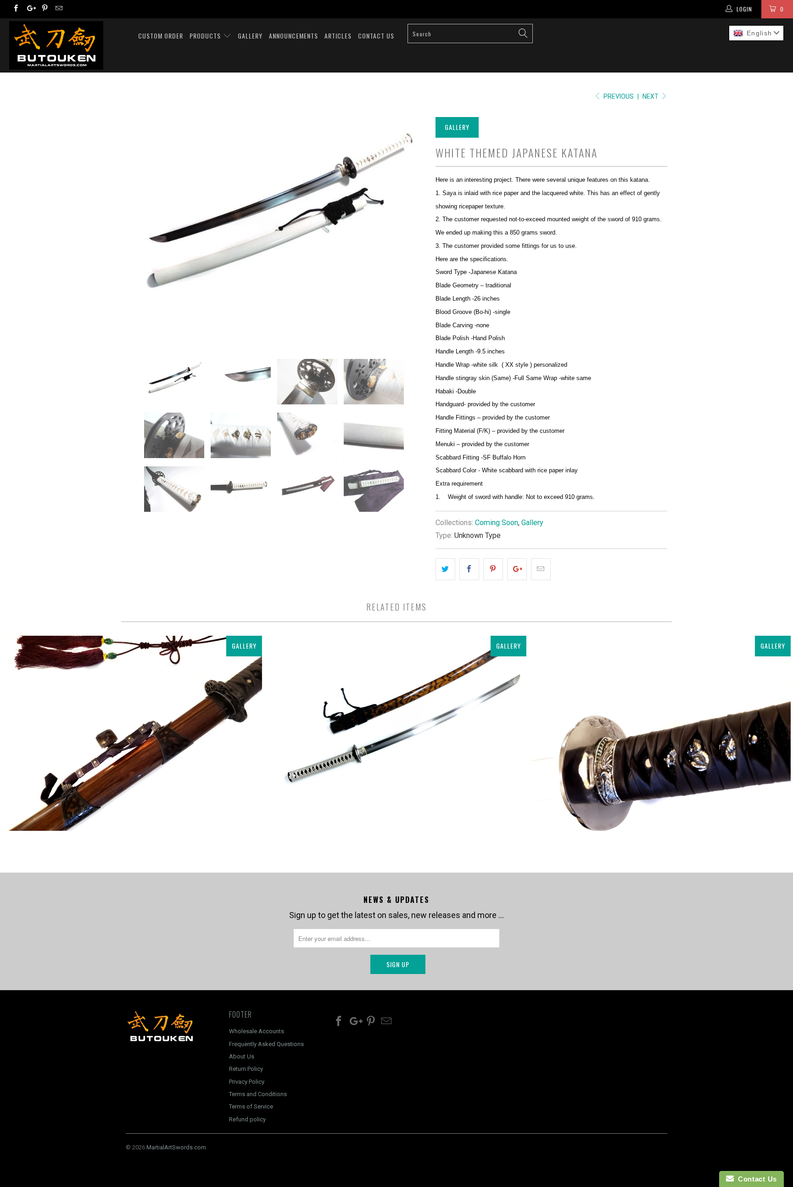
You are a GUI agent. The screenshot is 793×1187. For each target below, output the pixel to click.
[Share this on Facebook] (469, 569)
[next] (410, 229)
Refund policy (247, 1119)
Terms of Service (251, 1106)
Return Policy (246, 1068)
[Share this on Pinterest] (493, 569)
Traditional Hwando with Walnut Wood (132, 733)
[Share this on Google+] (517, 569)
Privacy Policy (246, 1081)
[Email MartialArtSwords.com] (58, 9)
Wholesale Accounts (256, 1031)
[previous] (141, 229)
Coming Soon (496, 522)
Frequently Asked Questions (266, 1044)
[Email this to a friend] (541, 569)
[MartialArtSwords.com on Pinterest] (44, 9)
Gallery (250, 35)
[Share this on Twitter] (445, 569)
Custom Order (160, 35)
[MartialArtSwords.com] (68, 45)
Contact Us (376, 35)
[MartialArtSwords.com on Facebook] (15, 9)
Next (651, 96)
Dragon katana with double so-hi (396, 733)
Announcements (293, 35)
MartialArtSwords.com (176, 1147)
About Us (241, 1056)
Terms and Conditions (258, 1094)
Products (206, 35)
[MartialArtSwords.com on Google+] (30, 9)
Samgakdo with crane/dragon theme (661, 733)
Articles (338, 35)
